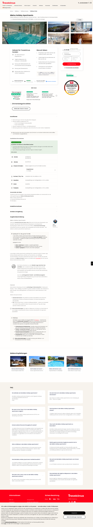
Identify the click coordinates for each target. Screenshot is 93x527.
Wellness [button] (41, 5)
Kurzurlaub (38, 258)
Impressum (11, 502)
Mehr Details (14, 152)
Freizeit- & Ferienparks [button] (7, 5)
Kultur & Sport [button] (27, 5)
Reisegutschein (30, 499)
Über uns (11, 499)
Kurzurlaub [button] (47, 5)
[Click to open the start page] (76, 496)
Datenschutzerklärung (11, 522)
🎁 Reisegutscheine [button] (7, 7)
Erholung (37, 320)
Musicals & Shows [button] (18, 5)
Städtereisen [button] (55, 5)
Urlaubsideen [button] (63, 5)
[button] (88, 2)
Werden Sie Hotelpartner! (32, 502)
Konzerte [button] (35, 5)
